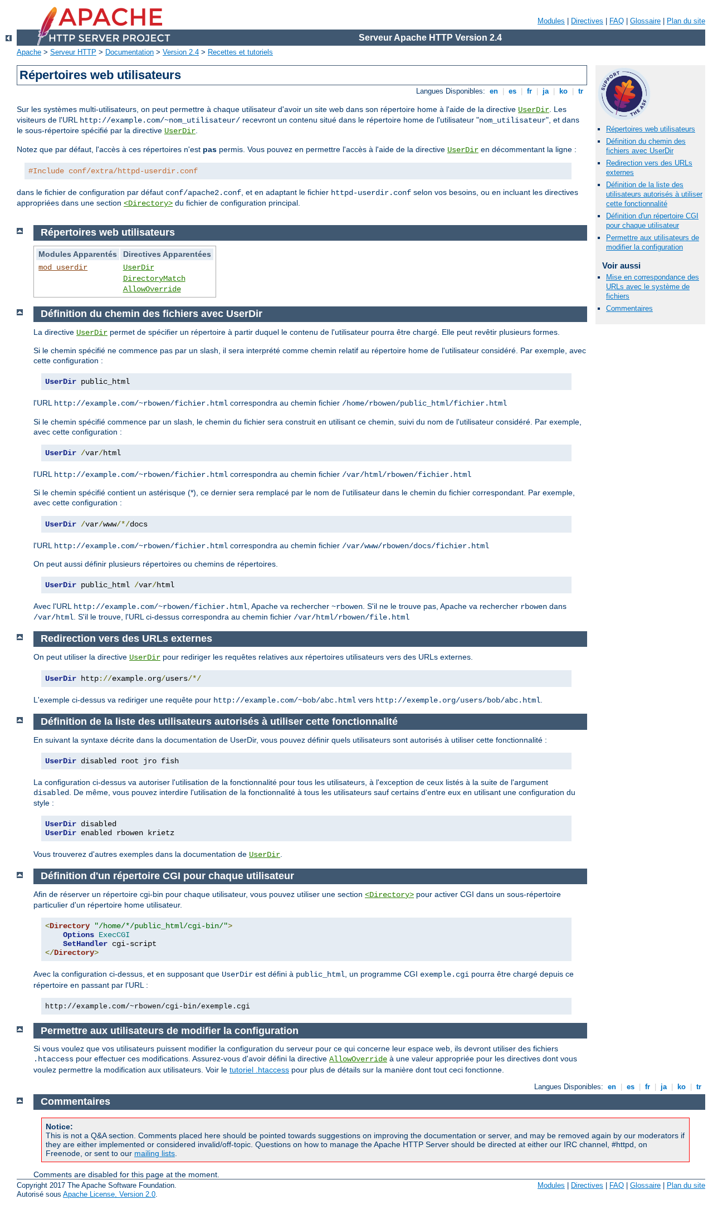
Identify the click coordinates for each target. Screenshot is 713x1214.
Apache (29, 52)
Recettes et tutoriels (240, 52)
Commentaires (629, 308)
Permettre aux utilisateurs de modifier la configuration (652, 242)
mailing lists (154, 1153)
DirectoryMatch (154, 278)
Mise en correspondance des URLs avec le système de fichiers (652, 286)
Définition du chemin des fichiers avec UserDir (646, 146)
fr (529, 91)
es (512, 91)
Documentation (129, 52)
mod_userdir (62, 267)
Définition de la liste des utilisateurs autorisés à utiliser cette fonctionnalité (654, 194)
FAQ (616, 21)
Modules (551, 21)
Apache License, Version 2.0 (109, 1194)
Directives (587, 21)
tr (580, 91)
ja (545, 91)
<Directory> (148, 203)
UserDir (533, 109)
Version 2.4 (181, 52)
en (493, 91)
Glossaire (645, 21)
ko (563, 91)
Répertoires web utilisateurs (650, 129)
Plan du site (686, 21)
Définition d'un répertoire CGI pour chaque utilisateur (652, 221)
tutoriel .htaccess (259, 1069)
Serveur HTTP (73, 52)
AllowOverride (152, 289)
